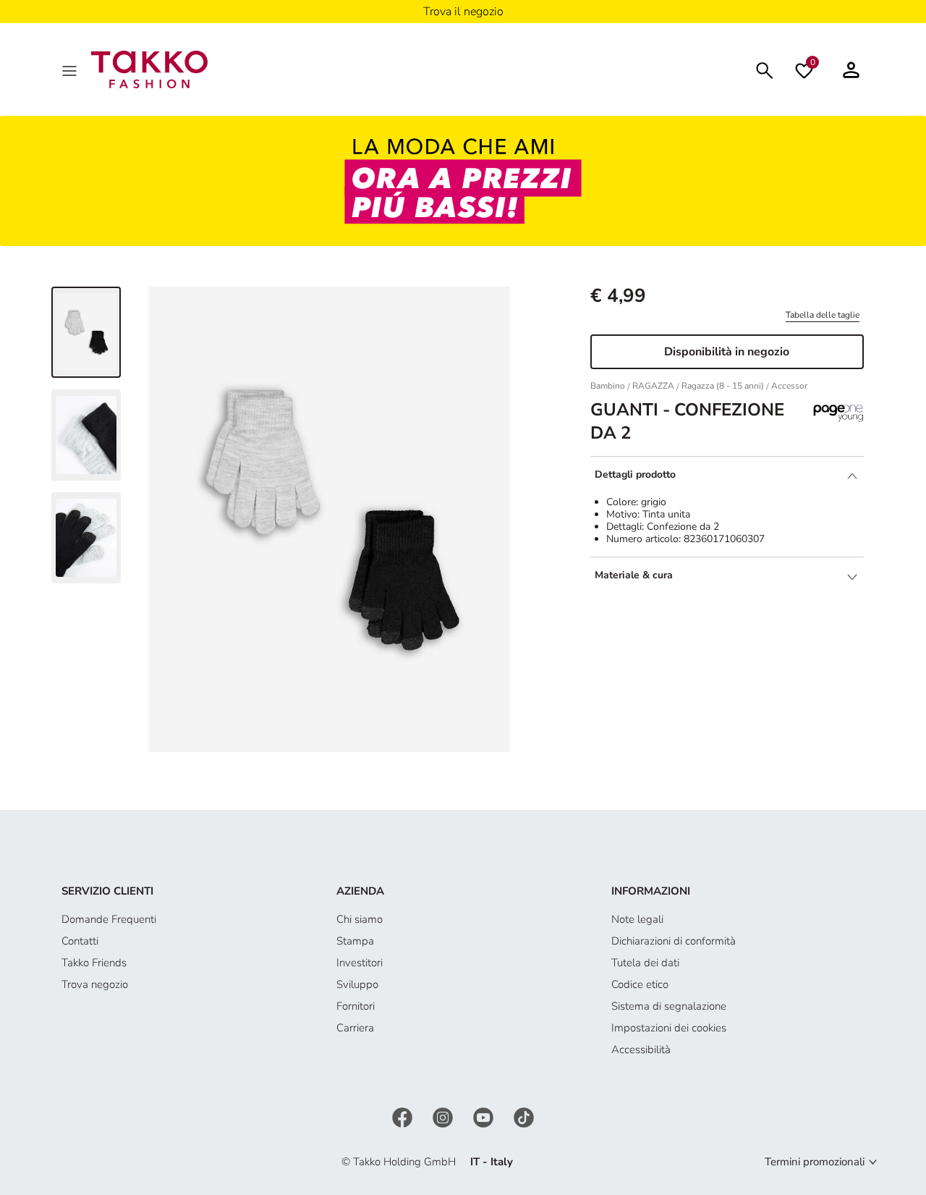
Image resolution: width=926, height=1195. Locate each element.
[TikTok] (524, 1116)
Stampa (355, 941)
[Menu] (70, 69)
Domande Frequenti (108, 919)
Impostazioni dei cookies (668, 1028)
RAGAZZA (653, 386)
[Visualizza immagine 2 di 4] (86, 435)
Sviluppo (357, 984)
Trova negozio (94, 984)
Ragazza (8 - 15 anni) (722, 386)
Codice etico (639, 984)
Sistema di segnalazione (668, 1006)
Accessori (790, 386)
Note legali (637, 919)
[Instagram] (444, 1116)
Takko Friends (94, 962)
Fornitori (355, 1006)
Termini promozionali (815, 1161)
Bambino (607, 386)
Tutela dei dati (645, 962)
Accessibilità (641, 1049)
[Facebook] (403, 1116)
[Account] (851, 69)
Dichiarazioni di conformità (673, 941)
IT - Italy (491, 1161)
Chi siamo (359, 919)
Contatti (79, 941)
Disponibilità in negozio (726, 352)
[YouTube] (484, 1116)
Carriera (355, 1028)
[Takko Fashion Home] (149, 69)
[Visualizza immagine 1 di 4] (86, 332)
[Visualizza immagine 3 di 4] (86, 537)
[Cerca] (765, 69)
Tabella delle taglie (822, 315)
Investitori (359, 962)
